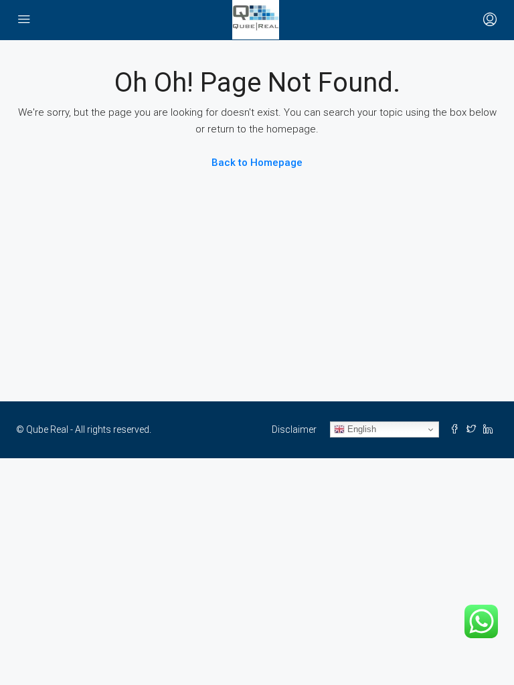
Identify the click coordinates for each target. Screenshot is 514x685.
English (360, 429)
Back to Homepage (257, 163)
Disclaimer (294, 429)
